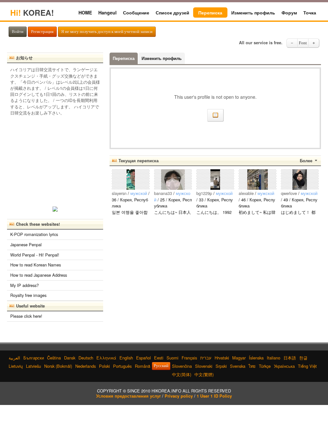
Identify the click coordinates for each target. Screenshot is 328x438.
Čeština (54, 358)
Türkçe (265, 366)
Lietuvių (16, 366)
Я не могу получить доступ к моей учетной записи (106, 31)
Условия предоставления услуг (128, 396)
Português (122, 366)
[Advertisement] (55, 159)
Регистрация (42, 31)
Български (33, 358)
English (126, 358)
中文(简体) (181, 374)
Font (303, 43)
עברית (205, 358)
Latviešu (33, 366)
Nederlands (85, 366)
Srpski (221, 366)
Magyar (239, 358)
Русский (161, 366)
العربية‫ (14, 358)
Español (143, 358)
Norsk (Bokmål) (58, 366)
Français (189, 358)
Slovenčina (182, 366)
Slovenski (203, 366)
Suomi (172, 358)
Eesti (158, 358)
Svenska (237, 366)
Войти (17, 31)
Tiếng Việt (307, 366)
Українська (284, 366)
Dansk (69, 358)
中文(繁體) (204, 374)
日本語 (289, 358)
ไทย (252, 366)
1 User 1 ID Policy (214, 396)
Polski (104, 366)
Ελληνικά (106, 358)
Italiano (273, 358)
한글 (303, 358)
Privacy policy (179, 396)
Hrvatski (222, 358)
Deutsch (85, 358)
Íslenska (256, 358)
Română (142, 366)
